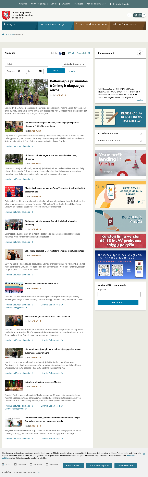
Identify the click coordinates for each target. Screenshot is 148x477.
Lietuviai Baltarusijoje (50, 305)
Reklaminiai (54, 464)
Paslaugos (78, 4)
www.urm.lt (66, 4)
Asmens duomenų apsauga (98, 4)
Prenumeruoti (118, 302)
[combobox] (74, 64)
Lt (144, 15)
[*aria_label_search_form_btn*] (129, 15)
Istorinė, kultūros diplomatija (17, 146)
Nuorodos (54, 4)
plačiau (140, 100)
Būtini (7, 464)
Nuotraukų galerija (38, 4)
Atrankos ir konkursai (109, 140)
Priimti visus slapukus (99, 465)
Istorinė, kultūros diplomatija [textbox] (75, 64)
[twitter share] (63, 53)
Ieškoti (56, 70)
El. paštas (102, 289)
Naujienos (23, 4)
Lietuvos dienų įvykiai (14, 307)
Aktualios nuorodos (108, 133)
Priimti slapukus (73, 465)
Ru (136, 15)
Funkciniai (22, 464)
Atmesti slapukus (125, 465)
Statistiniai (37, 464)
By (139, 15)
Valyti (73, 71)
